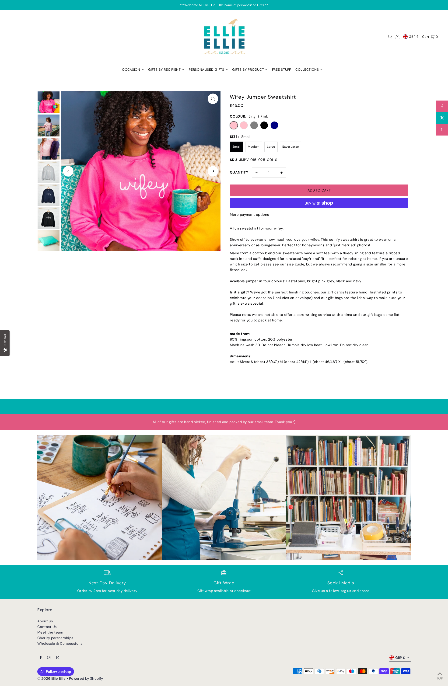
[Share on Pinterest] (442, 130)
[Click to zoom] (213, 99)
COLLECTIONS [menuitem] (307, 69)
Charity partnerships (55, 638)
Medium (253, 147)
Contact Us (47, 626)
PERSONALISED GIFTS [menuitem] (206, 69)
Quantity (239, 172)
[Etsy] (57, 658)
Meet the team (50, 632)
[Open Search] (390, 36)
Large (271, 147)
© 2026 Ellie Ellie (52, 678)
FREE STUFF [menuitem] (281, 69)
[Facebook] (41, 658)
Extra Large (290, 147)
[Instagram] (48, 658)
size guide (295, 264)
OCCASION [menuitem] (131, 69)
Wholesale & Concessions (60, 643)
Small (236, 147)
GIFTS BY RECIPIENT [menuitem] (164, 69)
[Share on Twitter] (442, 118)
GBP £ (414, 37)
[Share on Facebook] (442, 106)
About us (45, 621)
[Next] (213, 171)
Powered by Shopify (86, 678)
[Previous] (68, 171)
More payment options (249, 214)
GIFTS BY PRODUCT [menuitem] (248, 69)
